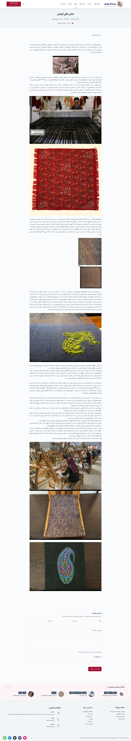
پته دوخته (82, 4)
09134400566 (50, 720)
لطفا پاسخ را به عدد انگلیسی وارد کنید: (89, 652)
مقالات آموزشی (77, 692)
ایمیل (75, 621)
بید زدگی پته (83, 695)
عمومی (57, 19)
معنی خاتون (120, 714)
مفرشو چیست (120, 716)
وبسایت (49, 621)
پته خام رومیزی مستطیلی (48, 695)
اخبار (61, 19)
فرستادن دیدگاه (95, 669)
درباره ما (70, 4)
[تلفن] (20, 738)
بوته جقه (121, 719)
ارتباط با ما (62, 4)
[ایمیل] (15, 738)
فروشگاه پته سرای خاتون (109, 695)
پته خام (89, 4)
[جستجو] (23, 4)
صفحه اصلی (97, 4)
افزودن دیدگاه (96, 630)
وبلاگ (75, 4)
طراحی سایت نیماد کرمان (86, 738)
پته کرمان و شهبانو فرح (19, 695)
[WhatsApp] (5, 738)
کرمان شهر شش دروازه (117, 711)
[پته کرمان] (72, 23)
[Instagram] (25, 738)
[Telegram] (10, 738)
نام (100, 621)
